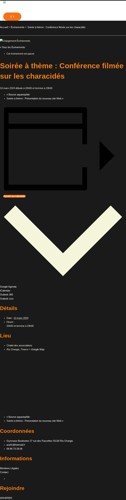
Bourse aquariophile (18, 94)
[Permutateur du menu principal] (12, 16)
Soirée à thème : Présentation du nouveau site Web (35, 98)
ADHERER (6, 498)
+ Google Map (36, 349)
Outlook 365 (6, 294)
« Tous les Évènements (12, 47)
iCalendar (5, 290)
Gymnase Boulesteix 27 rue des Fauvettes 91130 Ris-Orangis (40, 441)
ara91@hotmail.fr (16, 445)
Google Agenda (8, 286)
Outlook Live (6, 298)
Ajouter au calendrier (14, 196)
